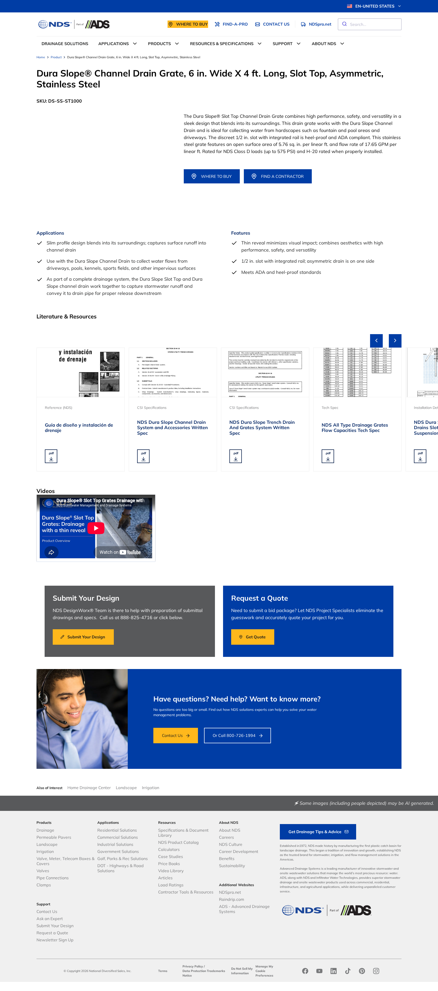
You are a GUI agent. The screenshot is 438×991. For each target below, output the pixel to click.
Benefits (226, 858)
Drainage (45, 830)
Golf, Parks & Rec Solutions (122, 858)
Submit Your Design (55, 925)
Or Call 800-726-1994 (234, 735)
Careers (226, 837)
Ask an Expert (49, 918)
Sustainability (232, 865)
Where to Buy (216, 176)
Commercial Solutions (117, 837)
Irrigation (150, 787)
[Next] (395, 341)
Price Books (169, 863)
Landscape (126, 787)
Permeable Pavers (53, 837)
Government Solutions (118, 851)
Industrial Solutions (115, 844)
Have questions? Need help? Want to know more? (237, 698)
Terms (162, 971)
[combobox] (370, 24)
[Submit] (344, 24)
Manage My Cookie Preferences (264, 970)
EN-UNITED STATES (374, 6)
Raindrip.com (231, 899)
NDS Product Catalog (178, 842)
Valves (42, 870)
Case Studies (170, 856)
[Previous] (376, 341)
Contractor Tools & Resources (185, 891)
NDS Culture (230, 844)
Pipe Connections (52, 877)
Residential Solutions (117, 830)
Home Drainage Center (89, 787)
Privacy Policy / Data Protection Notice (194, 970)
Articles (165, 877)
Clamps (43, 884)
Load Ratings (171, 884)
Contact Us (172, 735)
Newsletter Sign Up (55, 939)
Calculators (169, 849)
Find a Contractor (282, 176)
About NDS (229, 830)
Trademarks (216, 971)
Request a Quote (52, 932)
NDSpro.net (230, 892)
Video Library (171, 870)
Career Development (238, 851)
